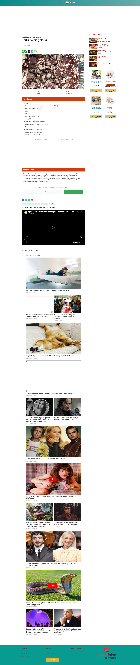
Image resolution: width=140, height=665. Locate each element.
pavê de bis (37, 204)
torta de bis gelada (27, 204)
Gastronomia (30, 34)
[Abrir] (20, 2)
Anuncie (52, 659)
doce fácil (51, 204)
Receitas (36, 34)
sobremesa (44, 204)
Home (23, 34)
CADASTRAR (73, 192)
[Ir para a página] (69, 2)
